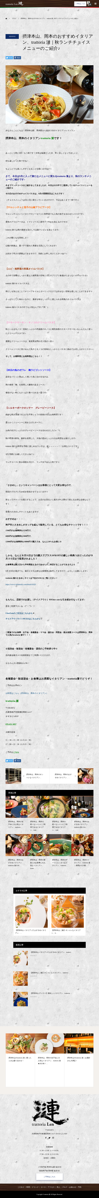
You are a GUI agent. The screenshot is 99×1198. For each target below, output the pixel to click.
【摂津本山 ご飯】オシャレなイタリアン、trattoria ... (50, 973)
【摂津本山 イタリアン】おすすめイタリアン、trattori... (51, 952)
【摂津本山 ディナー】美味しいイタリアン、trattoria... (50, 993)
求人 (58, 1187)
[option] (29, 1060)
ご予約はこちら (80, 4)
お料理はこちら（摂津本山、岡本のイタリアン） (27, 693)
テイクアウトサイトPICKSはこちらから (23, 619)
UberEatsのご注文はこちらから (19, 613)
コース (43, 1187)
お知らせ (72, 1187)
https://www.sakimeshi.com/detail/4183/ (21, 584)
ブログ (64, 1187)
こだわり (21, 1187)
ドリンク (35, 1187)
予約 (79, 1187)
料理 (28, 1187)
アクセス (51, 1187)
